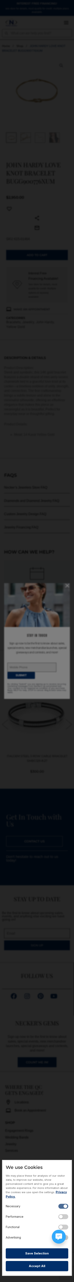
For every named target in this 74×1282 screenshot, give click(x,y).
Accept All (37, 1266)
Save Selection (37, 1253)
